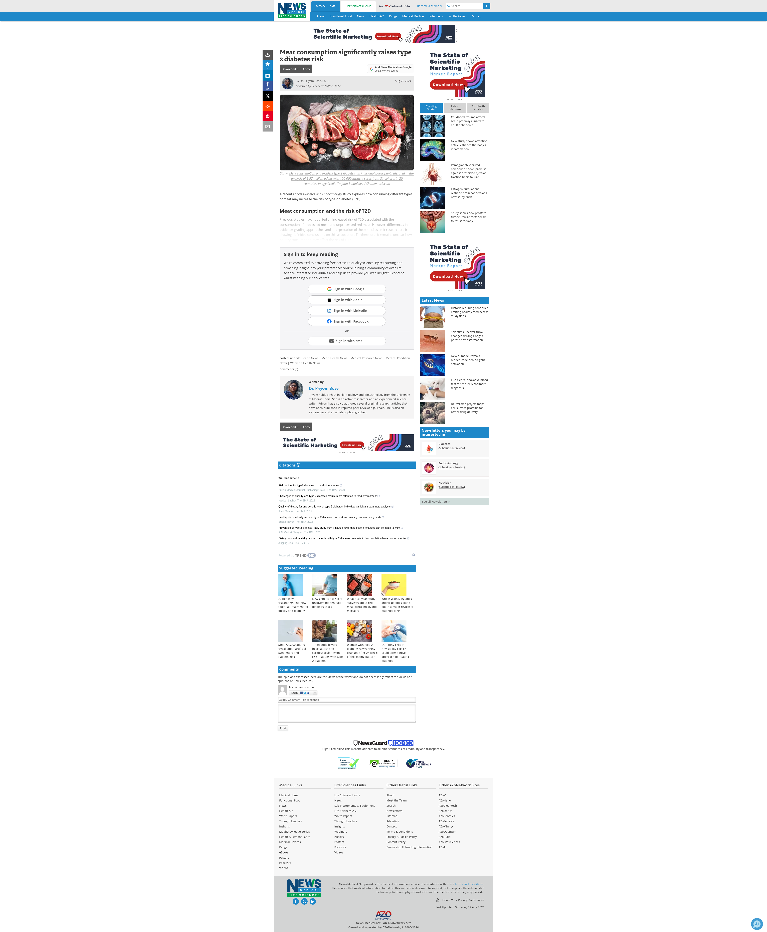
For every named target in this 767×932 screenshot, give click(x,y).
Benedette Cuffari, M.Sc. (326, 86)
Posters (284, 857)
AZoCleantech (448, 805)
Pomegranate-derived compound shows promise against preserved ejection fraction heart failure (469, 171)
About (390, 795)
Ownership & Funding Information (409, 847)
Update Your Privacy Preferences (462, 900)
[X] (268, 96)
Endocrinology (448, 463)
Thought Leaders (290, 821)
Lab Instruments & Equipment (354, 805)
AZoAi (442, 847)
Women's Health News (305, 363)
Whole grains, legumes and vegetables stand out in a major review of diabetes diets (397, 605)
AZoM (442, 795)
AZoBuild (445, 837)
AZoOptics (445, 811)
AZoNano (445, 800)
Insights (284, 826)
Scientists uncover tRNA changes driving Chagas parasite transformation (467, 336)
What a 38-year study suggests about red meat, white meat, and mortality (362, 605)
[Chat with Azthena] (757, 924)
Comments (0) (289, 369)
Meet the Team (396, 800)
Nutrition (444, 482)
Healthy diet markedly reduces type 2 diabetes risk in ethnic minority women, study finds (329, 517)
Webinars (340, 831)
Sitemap (391, 816)
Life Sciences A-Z (345, 811)
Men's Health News (334, 358)
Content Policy (395, 842)
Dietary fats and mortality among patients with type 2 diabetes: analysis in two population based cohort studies (342, 538)
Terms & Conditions (399, 831)
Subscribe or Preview (451, 448)
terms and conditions (469, 884)
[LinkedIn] (268, 75)
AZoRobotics (447, 816)
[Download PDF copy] (268, 55)
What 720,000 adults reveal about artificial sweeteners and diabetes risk (292, 651)
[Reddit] (268, 106)
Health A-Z (286, 811)
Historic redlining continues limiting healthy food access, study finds (470, 312)
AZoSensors (446, 821)
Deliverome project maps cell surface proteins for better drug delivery (468, 408)
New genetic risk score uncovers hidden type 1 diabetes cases (328, 603)
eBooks (284, 852)
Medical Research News (367, 358)
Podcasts (285, 863)
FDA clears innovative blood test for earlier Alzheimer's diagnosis (469, 384)
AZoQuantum (447, 831)
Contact (391, 826)
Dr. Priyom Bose (324, 388)
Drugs (283, 847)
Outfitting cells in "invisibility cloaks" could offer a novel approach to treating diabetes (395, 653)
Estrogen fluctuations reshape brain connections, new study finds (469, 193)
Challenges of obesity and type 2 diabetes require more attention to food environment (327, 495)
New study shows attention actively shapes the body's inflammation (469, 145)
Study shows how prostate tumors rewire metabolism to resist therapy (469, 217)
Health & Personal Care (294, 837)
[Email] (268, 126)
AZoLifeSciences (449, 842)
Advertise (392, 821)
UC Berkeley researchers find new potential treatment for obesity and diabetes (293, 605)
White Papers (288, 816)
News (283, 805)
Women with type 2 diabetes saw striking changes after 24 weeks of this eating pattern (362, 651)
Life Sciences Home (358, 6)
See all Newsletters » (436, 501)
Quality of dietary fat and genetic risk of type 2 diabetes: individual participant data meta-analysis (334, 506)
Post (283, 728)
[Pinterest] (268, 116)
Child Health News (306, 358)
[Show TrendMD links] (413, 554)
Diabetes (444, 444)
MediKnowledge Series (294, 831)
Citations (288, 465)
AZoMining (446, 826)
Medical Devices (290, 842)
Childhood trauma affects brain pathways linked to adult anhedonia (468, 121)
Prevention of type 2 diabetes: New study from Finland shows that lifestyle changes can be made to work (339, 527)
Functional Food (289, 800)
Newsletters (394, 811)
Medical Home (325, 6)
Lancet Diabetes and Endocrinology (317, 194)
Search (391, 805)
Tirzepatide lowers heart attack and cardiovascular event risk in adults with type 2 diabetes (327, 653)
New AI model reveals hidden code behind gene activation (468, 360)
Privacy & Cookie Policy (401, 837)
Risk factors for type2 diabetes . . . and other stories (308, 485)
